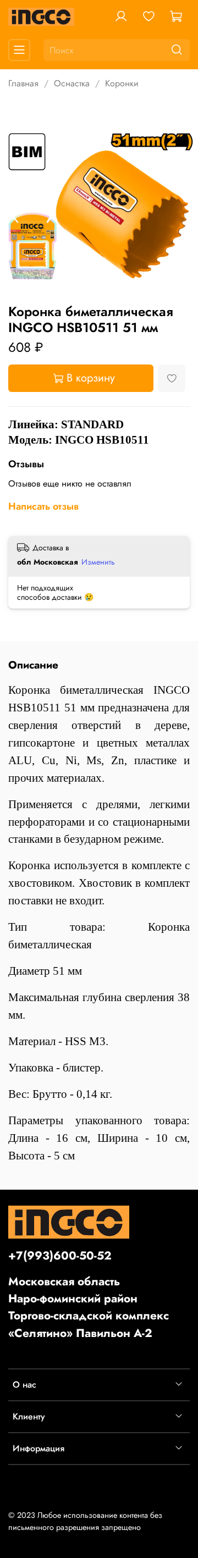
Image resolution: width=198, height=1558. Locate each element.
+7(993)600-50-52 (60, 1255)
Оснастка (72, 83)
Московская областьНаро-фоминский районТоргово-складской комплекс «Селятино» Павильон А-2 (88, 1307)
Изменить (98, 562)
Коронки (122, 83)
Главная (23, 83)
